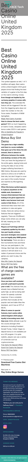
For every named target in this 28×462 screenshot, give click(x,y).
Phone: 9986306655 (9, 414)
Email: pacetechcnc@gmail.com (12, 416)
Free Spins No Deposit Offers (12, 345)
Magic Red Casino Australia (11, 119)
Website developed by (14, 460)
